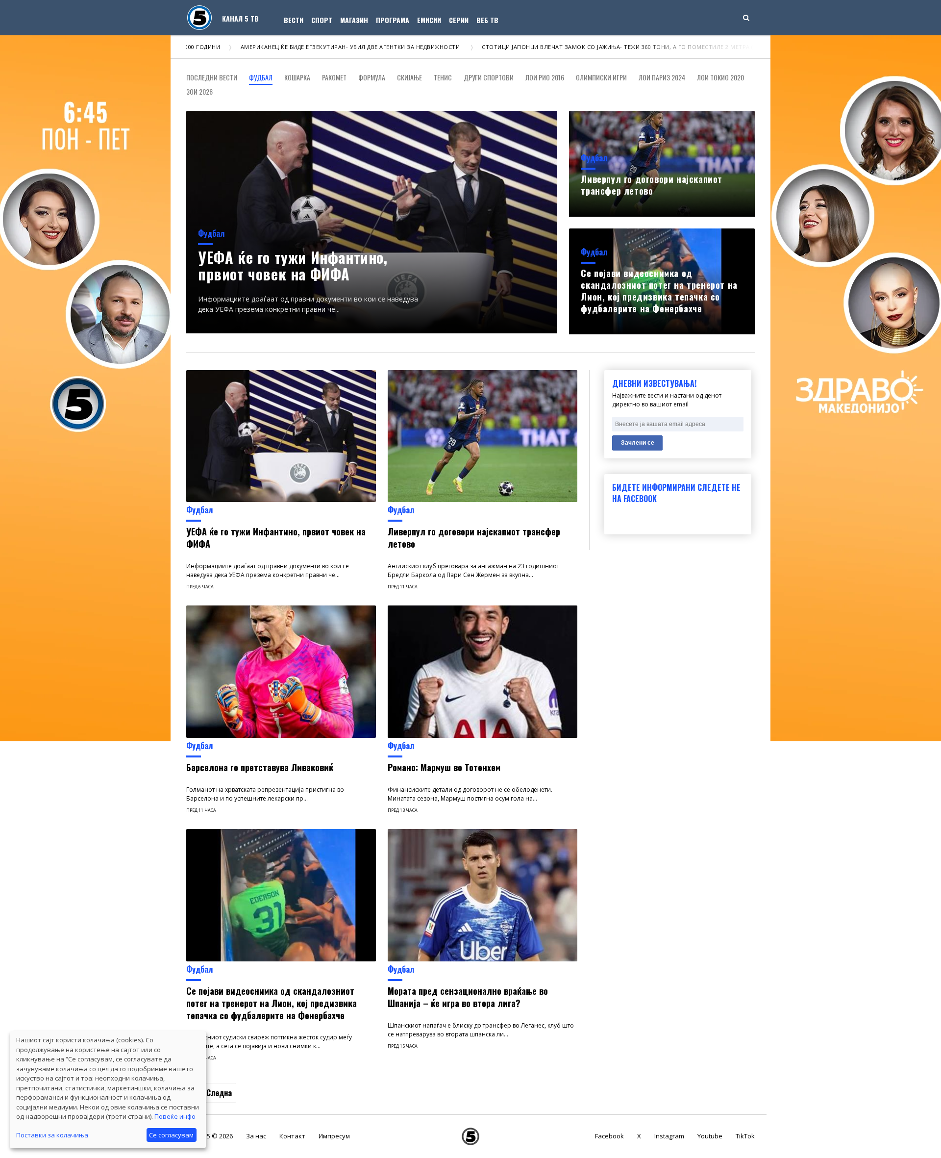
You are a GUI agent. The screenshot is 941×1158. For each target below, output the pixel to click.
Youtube (709, 1136)
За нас (256, 1136)
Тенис (443, 77)
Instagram (669, 1136)
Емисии (429, 20)
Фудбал (260, 77)
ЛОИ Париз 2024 (662, 77)
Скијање (409, 77)
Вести (293, 20)
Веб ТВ (487, 20)
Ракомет (334, 77)
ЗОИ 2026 (199, 91)
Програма (392, 20)
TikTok (745, 1136)
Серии (459, 20)
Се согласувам (171, 1135)
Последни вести (211, 77)
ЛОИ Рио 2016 (544, 77)
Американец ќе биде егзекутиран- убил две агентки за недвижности (291, 46)
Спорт (321, 20)
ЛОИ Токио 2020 (720, 77)
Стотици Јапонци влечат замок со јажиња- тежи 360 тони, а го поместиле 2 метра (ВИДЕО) (568, 46)
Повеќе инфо (175, 1116)
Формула (371, 77)
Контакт (292, 1136)
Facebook (609, 1136)
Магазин (354, 20)
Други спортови (489, 77)
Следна (219, 1093)
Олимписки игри (601, 77)
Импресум (334, 1136)
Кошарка (297, 77)
